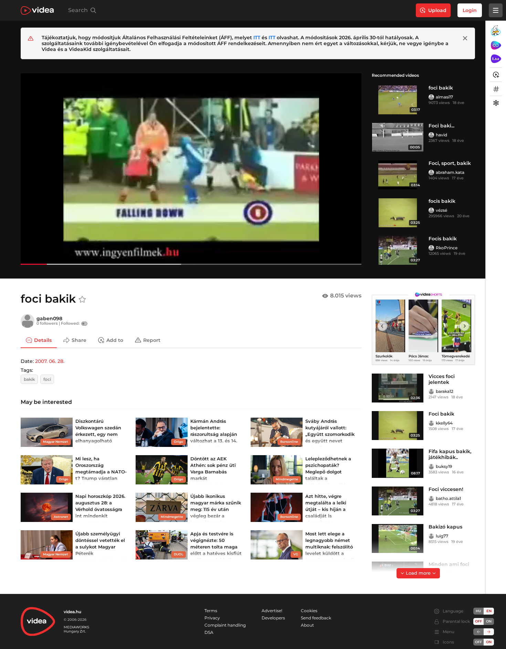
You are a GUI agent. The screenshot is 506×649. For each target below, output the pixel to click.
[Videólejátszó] (191, 169)
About (307, 625)
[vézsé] (431, 210)
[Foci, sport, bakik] (397, 174)
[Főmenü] (496, 10)
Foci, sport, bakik (450, 163)
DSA (208, 632)
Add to (114, 340)
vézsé (441, 210)
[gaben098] (27, 321)
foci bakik (441, 88)
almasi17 (444, 97)
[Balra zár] (478, 631)
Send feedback (316, 617)
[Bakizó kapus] (397, 538)
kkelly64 (444, 423)
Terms (210, 610)
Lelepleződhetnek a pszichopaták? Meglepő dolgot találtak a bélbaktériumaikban (329, 472)
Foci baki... (441, 126)
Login (470, 10)
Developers (273, 617)
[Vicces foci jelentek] (397, 388)
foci (47, 379)
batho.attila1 (448, 498)
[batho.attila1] (431, 498)
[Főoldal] (37, 10)
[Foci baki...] (397, 137)
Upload (437, 10)
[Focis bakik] (397, 250)
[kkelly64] (431, 423)
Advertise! (272, 610)
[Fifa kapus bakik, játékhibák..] (397, 463)
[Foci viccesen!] (397, 500)
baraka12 (444, 391)
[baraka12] (431, 391)
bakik (29, 379)
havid (441, 134)
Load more (418, 573)
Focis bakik (443, 238)
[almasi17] (431, 97)
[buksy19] (431, 466)
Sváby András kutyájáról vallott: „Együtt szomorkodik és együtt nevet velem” (330, 434)
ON (489, 621)
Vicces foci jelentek (442, 379)
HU (478, 611)
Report (151, 340)
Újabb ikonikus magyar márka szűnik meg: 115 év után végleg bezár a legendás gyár (215, 509)
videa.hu (72, 611)
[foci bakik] (397, 99)
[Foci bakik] (397, 425)
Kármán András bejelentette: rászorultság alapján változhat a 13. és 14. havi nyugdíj (213, 434)
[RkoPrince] (431, 248)
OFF (478, 642)
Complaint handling (225, 625)
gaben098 (49, 318)
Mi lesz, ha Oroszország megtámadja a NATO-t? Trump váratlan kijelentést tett (101, 472)
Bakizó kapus (445, 527)
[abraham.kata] (431, 172)
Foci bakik (441, 414)
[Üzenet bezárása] (465, 38)
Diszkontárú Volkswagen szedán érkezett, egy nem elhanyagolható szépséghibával (98, 434)
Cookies (309, 610)
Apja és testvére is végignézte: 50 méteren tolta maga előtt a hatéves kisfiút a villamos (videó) (216, 547)
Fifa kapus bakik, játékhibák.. (450, 454)
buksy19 (444, 466)
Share (79, 340)
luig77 (442, 535)
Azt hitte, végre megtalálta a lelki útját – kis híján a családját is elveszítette (325, 509)
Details (43, 340)
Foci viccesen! (446, 489)
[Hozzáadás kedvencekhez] (82, 299)
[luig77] (431, 536)
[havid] (431, 135)
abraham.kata (450, 172)
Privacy (212, 617)
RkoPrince (446, 247)
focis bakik (442, 201)
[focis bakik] (397, 212)
